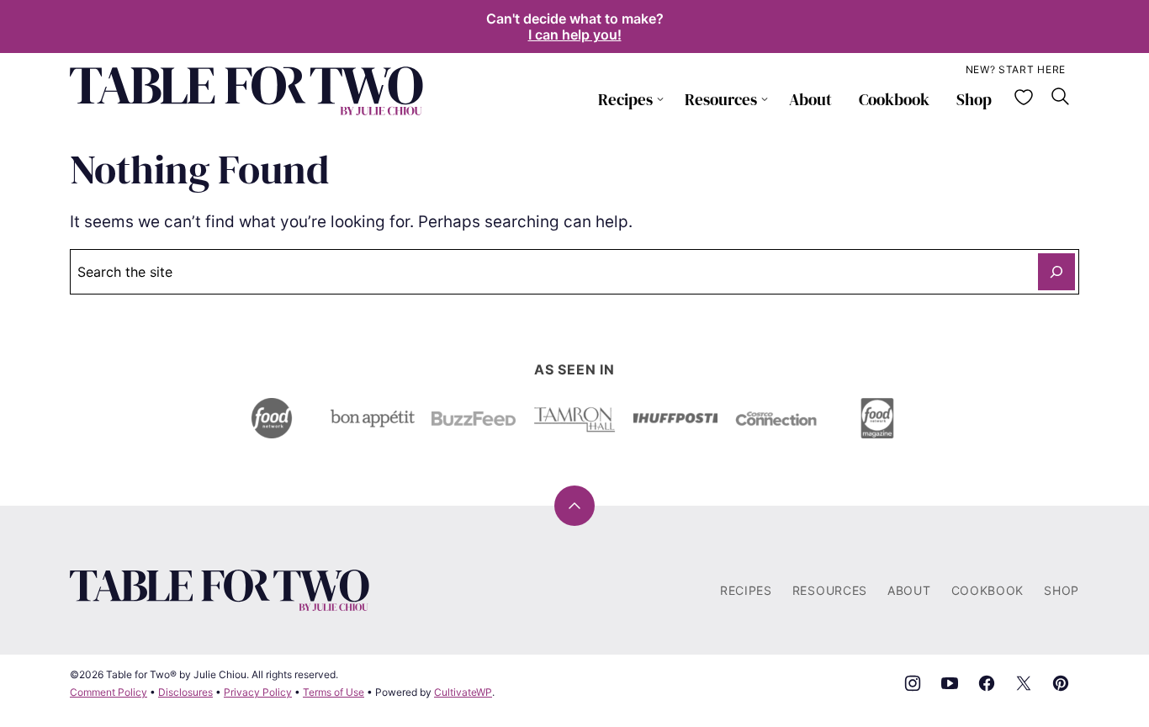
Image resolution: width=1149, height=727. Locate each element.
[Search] (1060, 96)
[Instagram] (912, 683)
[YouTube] (949, 683)
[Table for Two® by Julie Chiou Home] (246, 90)
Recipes (625, 99)
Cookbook (894, 99)
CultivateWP (463, 692)
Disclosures (185, 692)
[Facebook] (986, 683)
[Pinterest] (1060, 683)
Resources (721, 99)
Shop (974, 99)
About (810, 99)
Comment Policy (108, 692)
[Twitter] (1023, 683)
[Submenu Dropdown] (660, 99)
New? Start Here (1016, 69)
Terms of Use (333, 692)
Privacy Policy (258, 692)
